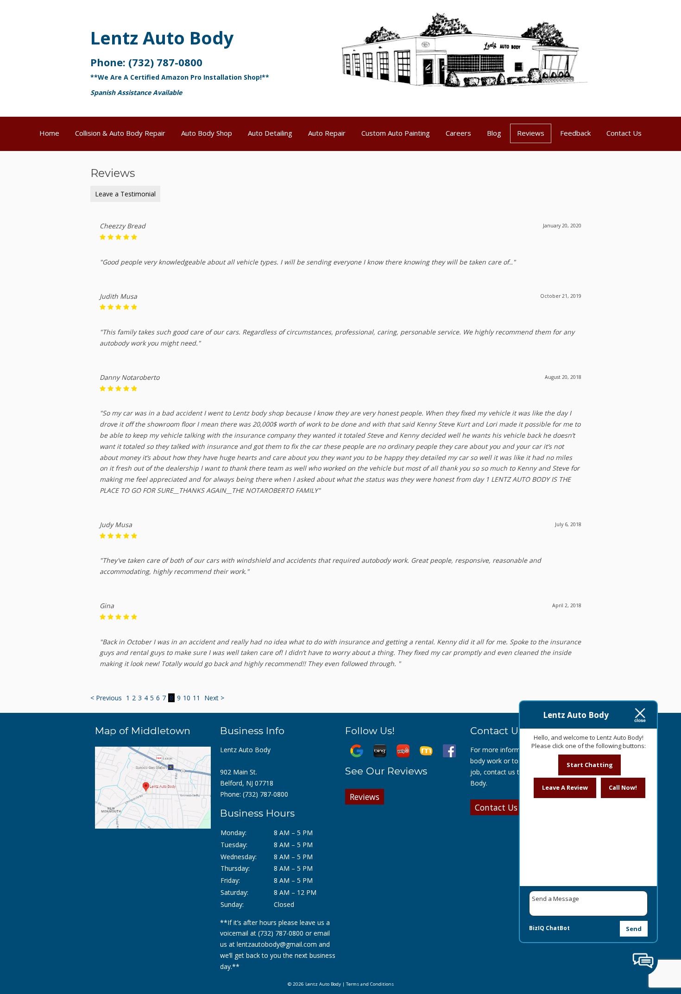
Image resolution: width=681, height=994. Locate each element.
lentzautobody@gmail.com (277, 944)
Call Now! (623, 787)
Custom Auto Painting (395, 133)
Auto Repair (327, 133)
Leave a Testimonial (125, 193)
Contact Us (624, 133)
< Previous (107, 697)
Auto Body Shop (206, 133)
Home (49, 133)
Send (634, 929)
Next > (214, 697)
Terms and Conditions (370, 984)
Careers (458, 133)
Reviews (530, 133)
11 (196, 697)
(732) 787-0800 (165, 62)
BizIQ (536, 928)
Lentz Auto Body (162, 37)
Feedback (575, 133)
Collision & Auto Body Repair (120, 133)
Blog (494, 133)
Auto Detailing (270, 133)
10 (186, 697)
